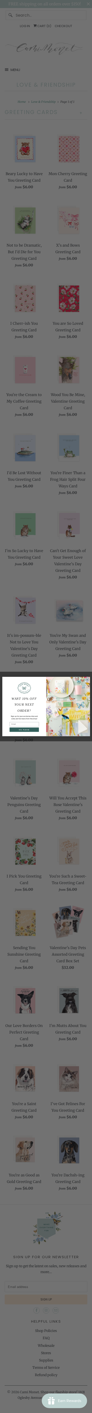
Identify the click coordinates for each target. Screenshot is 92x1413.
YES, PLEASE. (24, 730)
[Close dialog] (87, 679)
